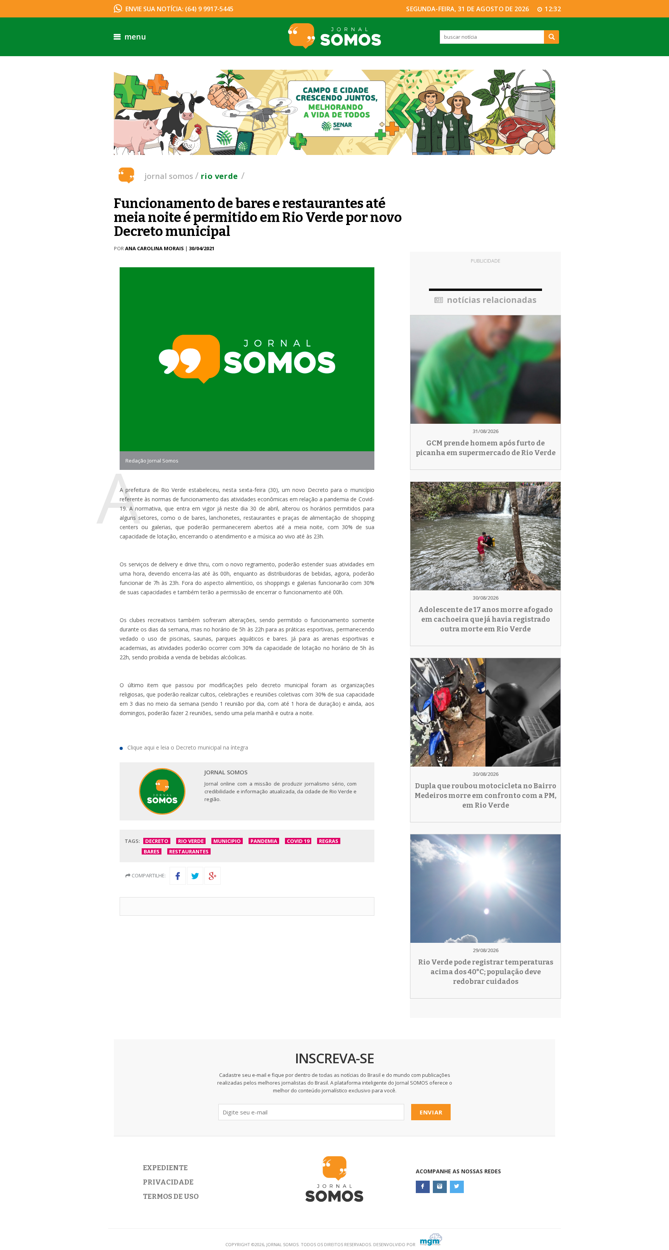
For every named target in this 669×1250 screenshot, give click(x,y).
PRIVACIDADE (168, 1182)
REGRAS (328, 841)
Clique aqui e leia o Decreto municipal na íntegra (187, 747)
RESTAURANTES (189, 851)
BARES (152, 851)
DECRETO (156, 841)
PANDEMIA (263, 841)
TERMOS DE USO (171, 1196)
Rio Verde (219, 176)
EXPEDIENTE (165, 1168)
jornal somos (168, 176)
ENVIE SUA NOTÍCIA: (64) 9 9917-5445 (179, 9)
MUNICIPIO (227, 841)
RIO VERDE (191, 841)
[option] (334, 112)
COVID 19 (298, 841)
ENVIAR (431, 1112)
